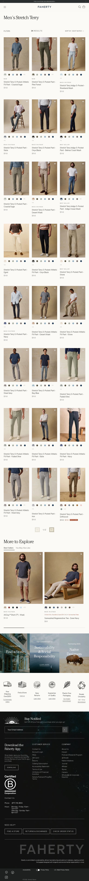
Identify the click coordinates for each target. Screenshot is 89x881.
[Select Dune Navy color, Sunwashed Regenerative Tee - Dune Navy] (45, 607)
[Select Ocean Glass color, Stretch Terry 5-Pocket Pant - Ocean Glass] (61, 509)
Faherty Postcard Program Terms (42, 778)
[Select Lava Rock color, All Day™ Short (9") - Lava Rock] (17, 607)
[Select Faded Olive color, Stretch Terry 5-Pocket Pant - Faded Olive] (61, 385)
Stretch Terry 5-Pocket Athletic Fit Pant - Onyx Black (44, 271)
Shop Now (74, 662)
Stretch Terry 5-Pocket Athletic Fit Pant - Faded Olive (16, 455)
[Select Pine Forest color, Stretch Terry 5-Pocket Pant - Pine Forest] (9, 74)
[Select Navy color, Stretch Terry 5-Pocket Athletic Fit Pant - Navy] (61, 445)
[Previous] (3, 1)
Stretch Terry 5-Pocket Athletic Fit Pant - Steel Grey (16, 511)
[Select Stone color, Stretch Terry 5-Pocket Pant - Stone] (61, 261)
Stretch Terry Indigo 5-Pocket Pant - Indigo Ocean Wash (72, 207)
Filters (7, 31)
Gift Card (35, 758)
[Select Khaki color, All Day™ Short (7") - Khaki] (5, 607)
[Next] (86, 1)
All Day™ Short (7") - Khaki (14, 615)
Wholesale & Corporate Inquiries (70, 776)
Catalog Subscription (40, 764)
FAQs (34, 755)
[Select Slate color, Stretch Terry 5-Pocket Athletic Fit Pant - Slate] (33, 445)
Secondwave (81, 702)
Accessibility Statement (40, 767)
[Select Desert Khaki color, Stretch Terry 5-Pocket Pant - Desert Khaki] (33, 199)
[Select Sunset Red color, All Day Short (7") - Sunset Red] (9, 607)
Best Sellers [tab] (8, 548)
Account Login (37, 752)
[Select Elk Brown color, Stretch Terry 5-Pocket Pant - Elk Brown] (77, 505)
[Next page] (51, 529)
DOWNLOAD (11, 767)
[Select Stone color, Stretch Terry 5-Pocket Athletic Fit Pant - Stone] (61, 323)
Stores (64, 769)
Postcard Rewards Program (72, 755)
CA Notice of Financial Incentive (40, 773)
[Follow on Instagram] (6, 877)
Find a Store (13, 831)
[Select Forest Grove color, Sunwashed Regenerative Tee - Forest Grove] (49, 607)
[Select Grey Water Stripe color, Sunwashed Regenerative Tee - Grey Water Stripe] (61, 607)
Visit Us (15, 660)
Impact (64, 752)
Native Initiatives (67, 761)
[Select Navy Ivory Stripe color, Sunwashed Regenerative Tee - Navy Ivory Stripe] (57, 607)
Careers (65, 772)
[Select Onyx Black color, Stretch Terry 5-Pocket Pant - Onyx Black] (33, 136)
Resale (65, 758)
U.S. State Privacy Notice (61, 870)
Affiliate (64, 767)
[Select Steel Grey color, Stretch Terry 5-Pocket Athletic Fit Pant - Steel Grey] (17, 74)
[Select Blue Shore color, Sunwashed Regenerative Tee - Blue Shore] (53, 607)
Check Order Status (63, 831)
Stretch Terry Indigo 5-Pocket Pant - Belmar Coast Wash (72, 149)
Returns (35, 761)
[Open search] (79, 6)
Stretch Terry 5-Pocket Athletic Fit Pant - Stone (72, 333)
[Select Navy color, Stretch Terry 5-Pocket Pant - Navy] (5, 323)
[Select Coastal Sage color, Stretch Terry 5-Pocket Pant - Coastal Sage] (5, 199)
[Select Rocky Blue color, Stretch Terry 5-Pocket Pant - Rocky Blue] (69, 505)
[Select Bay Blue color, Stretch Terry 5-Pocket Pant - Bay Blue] (13, 74)
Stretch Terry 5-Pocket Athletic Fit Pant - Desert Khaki (44, 333)
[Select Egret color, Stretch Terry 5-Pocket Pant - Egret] (5, 261)
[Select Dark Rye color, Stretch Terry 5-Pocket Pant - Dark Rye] (65, 505)
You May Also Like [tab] (23, 548)
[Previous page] (37, 529)
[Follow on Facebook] (12, 872)
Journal (64, 764)
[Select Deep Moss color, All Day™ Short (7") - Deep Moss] (13, 607)
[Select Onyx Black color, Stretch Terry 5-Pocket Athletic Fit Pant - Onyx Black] (33, 261)
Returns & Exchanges (36, 831)
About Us (65, 749)
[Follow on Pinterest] (6, 872)
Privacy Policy (45, 870)
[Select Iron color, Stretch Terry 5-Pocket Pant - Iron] (33, 505)
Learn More (45, 664)
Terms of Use (37, 769)
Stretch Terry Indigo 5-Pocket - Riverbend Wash (72, 86)
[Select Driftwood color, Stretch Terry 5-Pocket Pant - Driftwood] (61, 505)
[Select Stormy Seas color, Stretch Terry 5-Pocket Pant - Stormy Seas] (73, 505)
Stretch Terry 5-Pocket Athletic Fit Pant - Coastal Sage (16, 83)
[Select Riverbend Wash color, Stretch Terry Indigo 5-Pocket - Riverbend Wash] (61, 74)
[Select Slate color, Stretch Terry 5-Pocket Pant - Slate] (5, 136)
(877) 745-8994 (17, 803)
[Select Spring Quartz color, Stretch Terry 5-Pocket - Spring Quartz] (81, 505)
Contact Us (36, 749)
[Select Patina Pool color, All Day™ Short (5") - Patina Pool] (20, 607)
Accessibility (26, 870)
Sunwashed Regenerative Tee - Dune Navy (61, 618)
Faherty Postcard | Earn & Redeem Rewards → (44, 1)
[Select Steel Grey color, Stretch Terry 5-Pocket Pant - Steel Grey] (5, 385)
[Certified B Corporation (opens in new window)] (18, 784)
